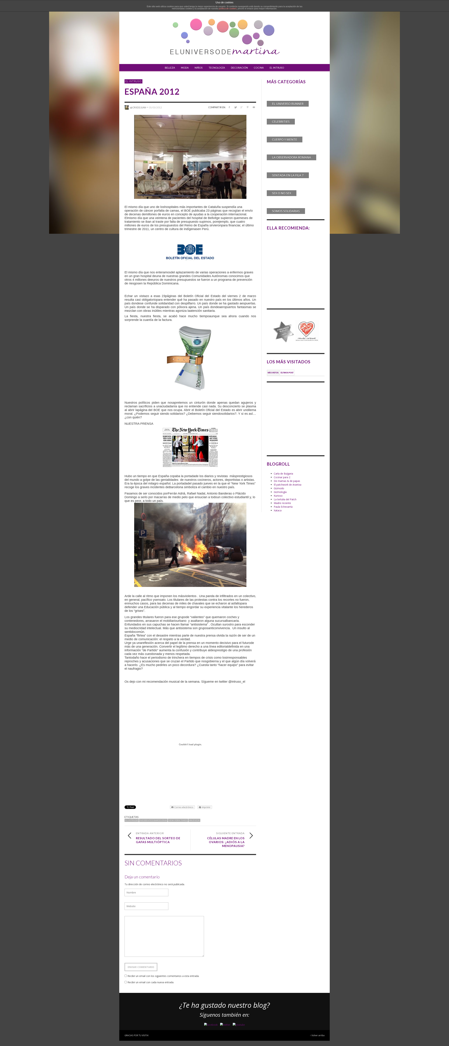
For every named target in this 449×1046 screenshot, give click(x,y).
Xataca (278, 510)
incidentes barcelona (153, 820)
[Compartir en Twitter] (235, 107)
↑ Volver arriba (317, 1035)
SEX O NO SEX (281, 193)
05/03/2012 (155, 107)
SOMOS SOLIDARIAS (286, 211)
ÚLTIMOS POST (287, 373)
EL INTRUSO (131, 820)
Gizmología (280, 492)
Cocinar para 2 (282, 477)
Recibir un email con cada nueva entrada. (151, 982)
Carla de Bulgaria (283, 473)
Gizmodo (279, 488)
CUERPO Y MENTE (284, 139)
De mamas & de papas (287, 481)
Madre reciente (282, 503)
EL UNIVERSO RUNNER (287, 104)
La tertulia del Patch (285, 499)
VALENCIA (194, 820)
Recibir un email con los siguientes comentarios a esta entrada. (163, 976)
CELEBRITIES (281, 122)
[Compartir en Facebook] (229, 107)
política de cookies (228, 8)
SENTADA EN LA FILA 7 (288, 175)
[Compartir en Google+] (241, 107)
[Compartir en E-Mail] (253, 107)
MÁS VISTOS (273, 373)
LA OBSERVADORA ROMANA (291, 157)
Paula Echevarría (283, 506)
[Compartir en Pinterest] (247, 107)
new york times (178, 820)
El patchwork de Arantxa (287, 484)
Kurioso (278, 495)
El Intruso (133, 81)
